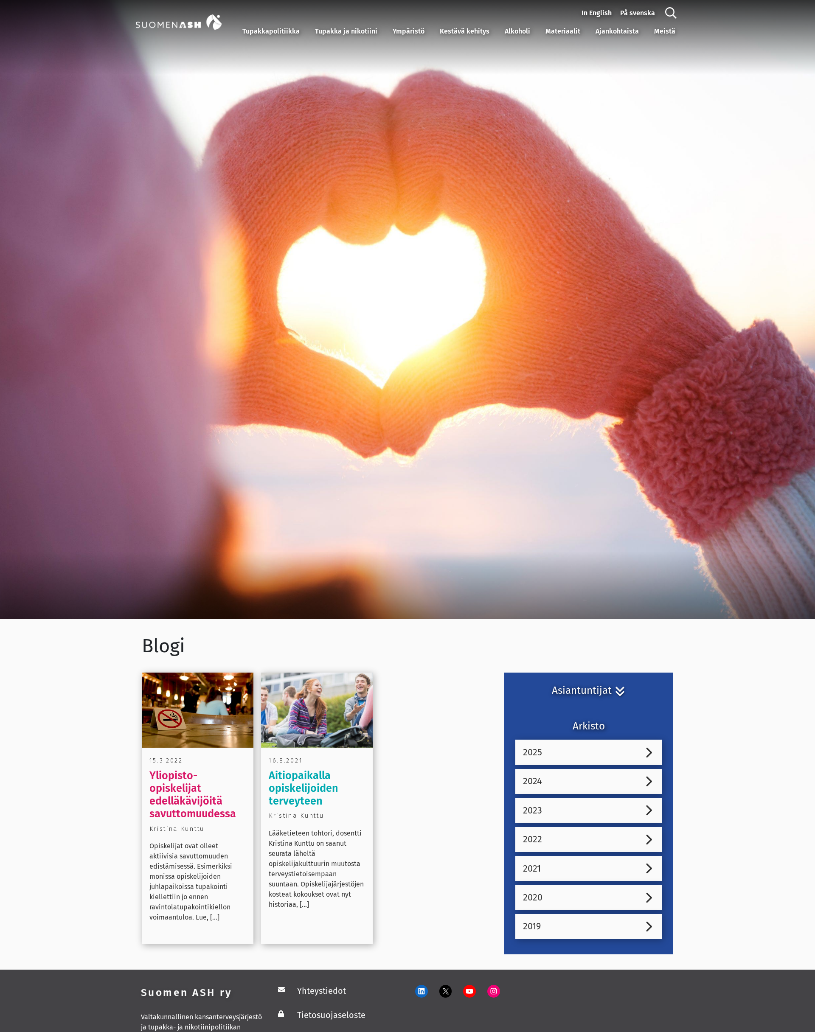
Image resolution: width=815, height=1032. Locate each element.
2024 (532, 781)
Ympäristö (408, 31)
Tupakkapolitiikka (271, 31)
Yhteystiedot (321, 991)
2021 (532, 868)
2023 (532, 810)
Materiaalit (562, 31)
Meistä (664, 31)
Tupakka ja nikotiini (346, 31)
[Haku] (671, 13)
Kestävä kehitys (464, 31)
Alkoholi (517, 31)
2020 (532, 897)
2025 (532, 752)
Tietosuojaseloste (331, 1015)
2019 (532, 926)
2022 (532, 839)
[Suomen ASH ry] (187, 21)
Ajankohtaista (617, 31)
